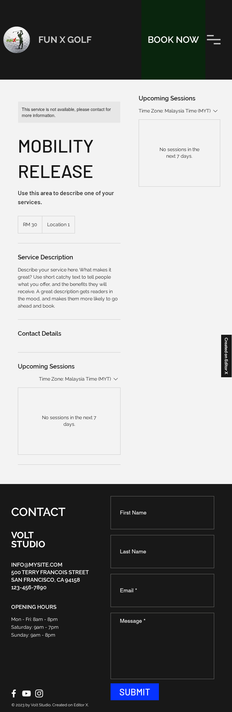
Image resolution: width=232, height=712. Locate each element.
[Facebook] (13, 693)
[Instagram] (39, 693)
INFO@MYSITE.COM (37, 565)
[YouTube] (26, 693)
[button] (214, 39)
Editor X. (81, 705)
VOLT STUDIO (28, 539)
